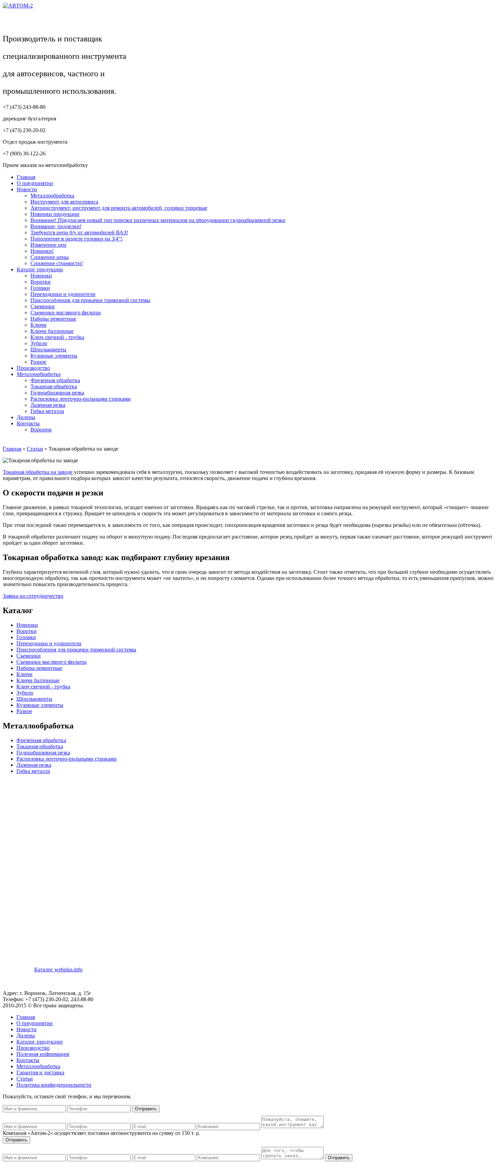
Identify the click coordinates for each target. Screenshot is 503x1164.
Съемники (42, 306)
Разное (38, 362)
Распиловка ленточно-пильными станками (80, 399)
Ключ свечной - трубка (57, 337)
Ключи (38, 325)
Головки (40, 288)
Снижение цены (49, 257)
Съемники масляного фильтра (65, 312)
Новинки (41, 276)
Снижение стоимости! (56, 263)
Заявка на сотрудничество (33, 596)
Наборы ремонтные (53, 319)
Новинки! (42, 251)
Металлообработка (52, 195)
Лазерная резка (47, 405)
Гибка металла (47, 411)
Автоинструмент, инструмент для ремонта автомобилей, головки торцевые (118, 208)
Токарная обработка (53, 386)
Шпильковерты (48, 349)
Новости (27, 189)
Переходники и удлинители (62, 294)
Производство (33, 368)
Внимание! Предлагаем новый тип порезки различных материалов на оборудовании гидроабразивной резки (157, 220)
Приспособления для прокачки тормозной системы (90, 300)
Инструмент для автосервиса (64, 202)
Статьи (35, 449)
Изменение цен (48, 245)
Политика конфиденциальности (53, 1085)
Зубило (38, 343)
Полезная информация (42, 1054)
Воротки (40, 282)
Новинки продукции (54, 214)
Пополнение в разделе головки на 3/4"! (76, 239)
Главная (26, 177)
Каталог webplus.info (58, 969)
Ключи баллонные (52, 331)
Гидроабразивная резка (57, 393)
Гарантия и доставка (40, 1072)
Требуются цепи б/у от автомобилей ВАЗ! (79, 232)
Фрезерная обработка (55, 380)
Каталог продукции (40, 269)
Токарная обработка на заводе (38, 472)
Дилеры (26, 417)
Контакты (28, 423)
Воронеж (41, 429)
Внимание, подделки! (55, 226)
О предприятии (35, 183)
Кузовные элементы (53, 356)
